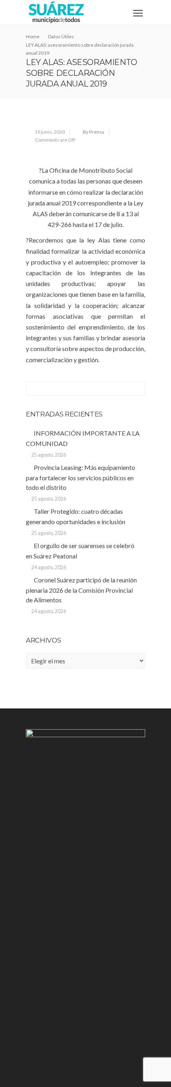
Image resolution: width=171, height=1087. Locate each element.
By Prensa (93, 132)
